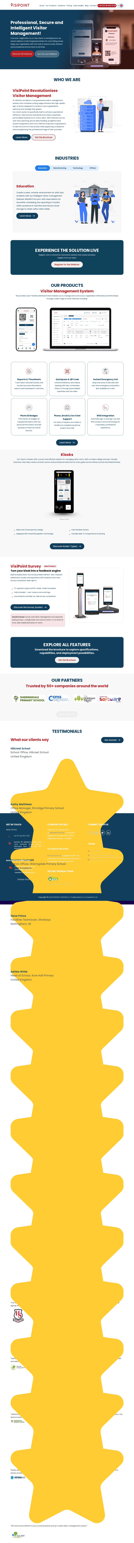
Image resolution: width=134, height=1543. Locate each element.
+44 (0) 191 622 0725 (22, 836)
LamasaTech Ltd (57, 832)
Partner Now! (23, 879)
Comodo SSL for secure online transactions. (61, 884)
